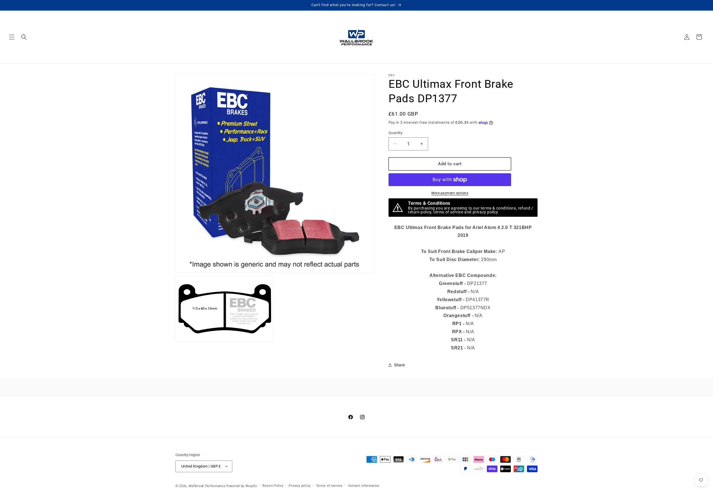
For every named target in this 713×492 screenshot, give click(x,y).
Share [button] (399, 365)
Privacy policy (300, 485)
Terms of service (329, 485)
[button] (12, 37)
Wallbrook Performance (207, 486)
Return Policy (272, 485)
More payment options (449, 193)
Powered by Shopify (241, 486)
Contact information (364, 485)
